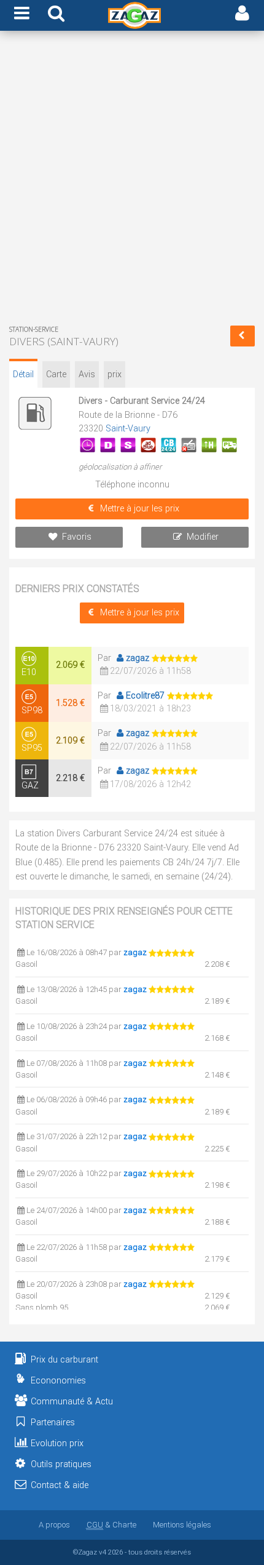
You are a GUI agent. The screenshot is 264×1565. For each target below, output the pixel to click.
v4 (102, 1552)
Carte (56, 374)
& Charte (111, 1524)
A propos (54, 1524)
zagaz (137, 658)
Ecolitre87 (145, 695)
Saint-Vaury (128, 428)
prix (114, 374)
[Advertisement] (132, 180)
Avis (87, 374)
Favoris (76, 537)
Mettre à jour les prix (139, 508)
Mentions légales (182, 1524)
